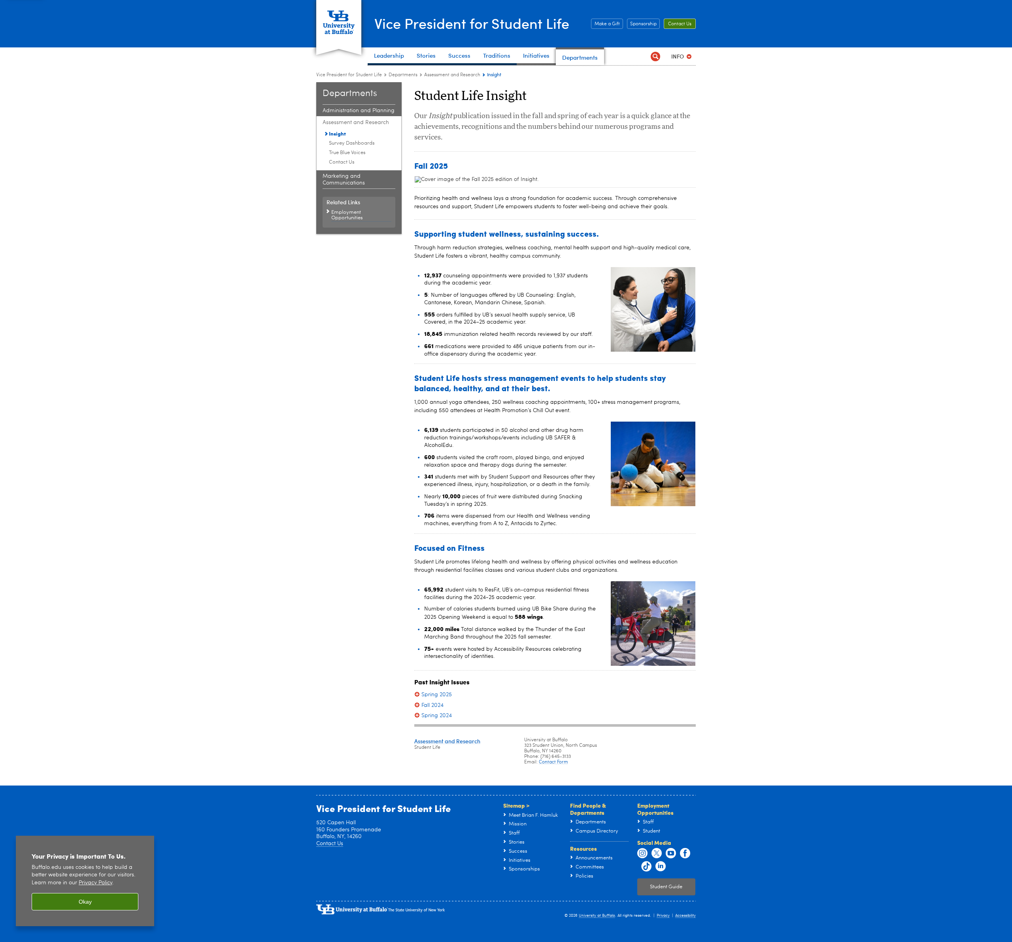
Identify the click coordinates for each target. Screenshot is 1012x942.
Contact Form (553, 762)
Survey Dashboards (352, 143)
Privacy (663, 916)
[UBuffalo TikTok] (646, 866)
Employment (339, 936)
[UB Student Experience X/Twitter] (656, 853)
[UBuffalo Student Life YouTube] (671, 853)
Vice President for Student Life (471, 23)
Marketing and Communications (344, 179)
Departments (403, 75)
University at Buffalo (597, 916)
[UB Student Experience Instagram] (642, 853)
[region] (85, 881)
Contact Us (679, 24)
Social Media (654, 842)
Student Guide (666, 886)
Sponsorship (643, 24)
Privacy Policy (95, 883)
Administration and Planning (359, 110)
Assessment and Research (452, 75)
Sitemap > (516, 805)
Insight (337, 133)
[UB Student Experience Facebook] (685, 853)
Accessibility (685, 916)
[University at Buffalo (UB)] (338, 18)
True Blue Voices (347, 152)
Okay (85, 902)
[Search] (655, 56)
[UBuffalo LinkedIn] (660, 866)
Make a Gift (607, 24)
